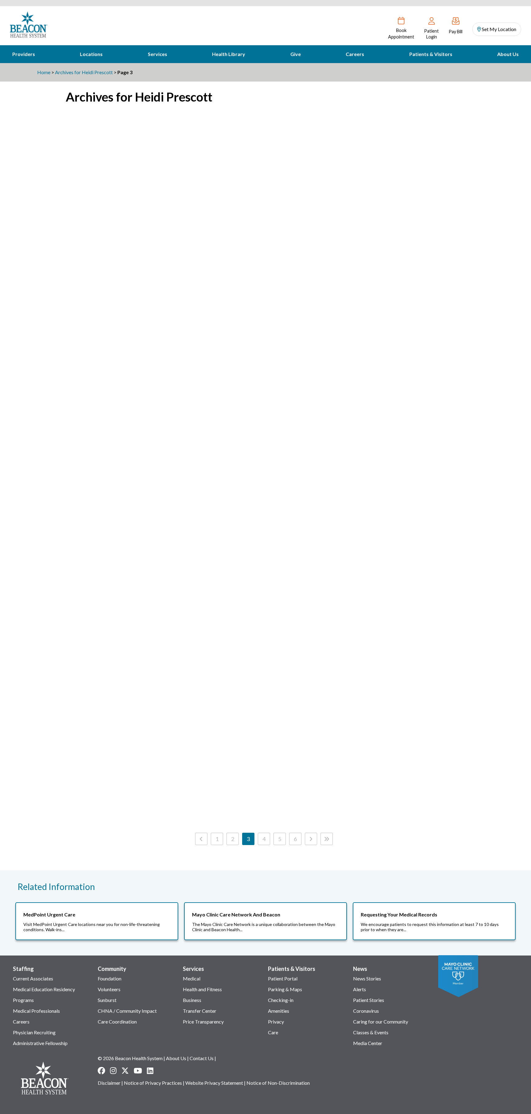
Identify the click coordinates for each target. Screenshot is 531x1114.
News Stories (367, 978)
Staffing (23, 968)
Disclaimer (109, 1083)
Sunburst (107, 1000)
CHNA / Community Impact (127, 1011)
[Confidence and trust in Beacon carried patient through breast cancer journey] (376, 139)
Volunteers (109, 989)
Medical (191, 978)
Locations (91, 54)
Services (157, 54)
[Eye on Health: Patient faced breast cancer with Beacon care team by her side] (128, 315)
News (360, 968)
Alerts (359, 989)
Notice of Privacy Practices (153, 1083)
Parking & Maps (285, 989)
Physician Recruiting (34, 1032)
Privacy (276, 1021)
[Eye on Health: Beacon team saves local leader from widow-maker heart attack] (252, 651)
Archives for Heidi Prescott (84, 72)
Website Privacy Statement (214, 1083)
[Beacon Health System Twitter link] (125, 1070)
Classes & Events (370, 1032)
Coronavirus (366, 1011)
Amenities (278, 1011)
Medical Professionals (36, 1011)
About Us (508, 54)
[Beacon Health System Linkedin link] (150, 1070)
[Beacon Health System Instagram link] (113, 1070)
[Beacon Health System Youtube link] (138, 1070)
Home (43, 72)
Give (295, 54)
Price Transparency (203, 1021)
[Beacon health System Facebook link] (101, 1070)
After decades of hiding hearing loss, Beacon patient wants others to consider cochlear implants (252, 366)
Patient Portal (282, 978)
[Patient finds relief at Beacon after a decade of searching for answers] (376, 483)
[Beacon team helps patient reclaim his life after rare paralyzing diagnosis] (376, 315)
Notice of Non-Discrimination (278, 1083)
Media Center (367, 1043)
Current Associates (33, 978)
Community (112, 968)
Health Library (228, 54)
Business (192, 1000)
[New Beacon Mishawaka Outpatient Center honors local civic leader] (252, 139)
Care (273, 1032)
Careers (355, 54)
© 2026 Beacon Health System (130, 1058)
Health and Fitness (202, 989)
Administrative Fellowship (40, 1043)
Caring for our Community (380, 1021)
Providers (23, 54)
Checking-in (280, 1000)
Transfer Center (199, 1011)
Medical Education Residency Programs (44, 994)
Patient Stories (368, 1000)
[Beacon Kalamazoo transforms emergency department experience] (128, 651)
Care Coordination (117, 1021)
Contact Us (202, 1058)
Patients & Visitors (430, 54)
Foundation (109, 978)
